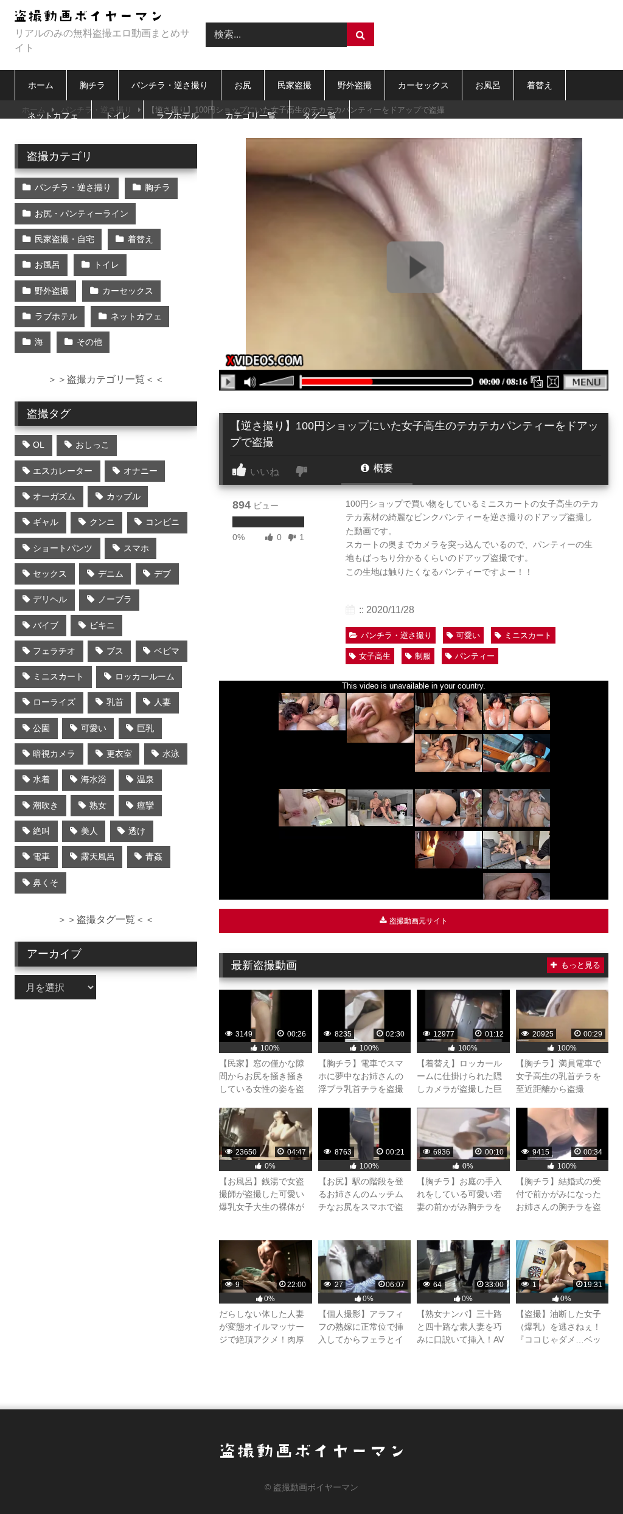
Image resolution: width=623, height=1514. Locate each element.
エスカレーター (62, 471)
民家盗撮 (294, 85)
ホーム (41, 85)
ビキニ (102, 625)
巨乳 (145, 728)
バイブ (45, 625)
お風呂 (488, 85)
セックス (50, 573)
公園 (41, 728)
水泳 (170, 754)
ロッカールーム (145, 676)
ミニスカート (528, 635)
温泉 (145, 779)
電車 (41, 856)
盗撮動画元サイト (418, 921)
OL (38, 445)
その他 (89, 342)
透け (136, 831)
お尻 (242, 85)
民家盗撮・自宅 (64, 239)
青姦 (153, 856)
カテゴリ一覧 (250, 115)
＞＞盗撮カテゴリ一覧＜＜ (105, 379)
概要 (382, 468)
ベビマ (166, 651)
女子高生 (375, 656)
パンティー (475, 656)
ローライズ (54, 702)
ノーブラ (115, 599)
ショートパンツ (62, 548)
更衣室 (119, 754)
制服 (423, 656)
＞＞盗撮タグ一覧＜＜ (106, 919)
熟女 (97, 805)
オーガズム (54, 496)
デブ (162, 573)
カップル (123, 496)
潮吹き (45, 805)
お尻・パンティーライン (81, 213)
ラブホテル (177, 115)
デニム (111, 573)
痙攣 (145, 805)
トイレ (117, 115)
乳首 (115, 702)
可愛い (468, 635)
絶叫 (41, 831)
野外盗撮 (355, 85)
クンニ (102, 522)
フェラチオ (54, 651)
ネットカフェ (52, 115)
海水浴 (93, 779)
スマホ (136, 548)
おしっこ (92, 445)
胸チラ (92, 85)
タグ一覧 (319, 115)
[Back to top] (585, 1478)
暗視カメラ (54, 754)
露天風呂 (98, 856)
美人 (89, 831)
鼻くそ (45, 882)
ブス (115, 651)
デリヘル (50, 599)
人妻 (162, 702)
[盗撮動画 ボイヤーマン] (96, 18)
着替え (539, 85)
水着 (41, 779)
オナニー (141, 471)
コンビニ (162, 522)
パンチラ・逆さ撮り (169, 85)
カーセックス (423, 85)
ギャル (45, 522)
